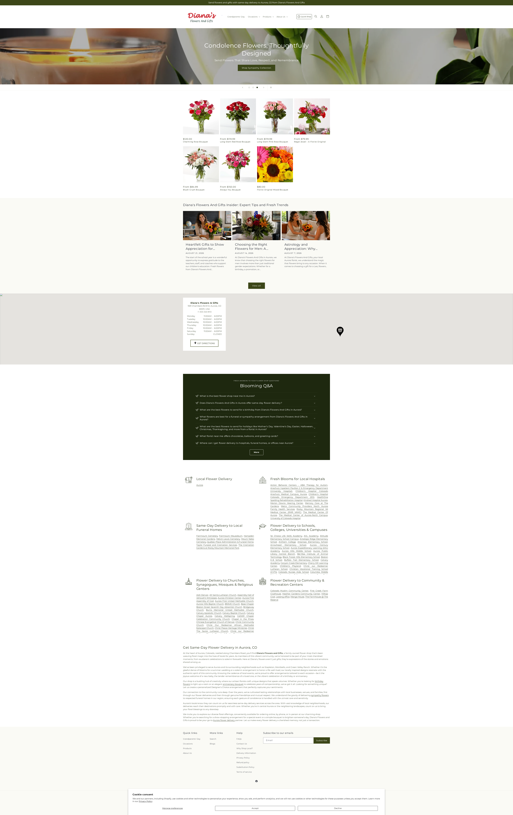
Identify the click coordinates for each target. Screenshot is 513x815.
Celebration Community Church (213, 619)
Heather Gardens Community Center (301, 593)
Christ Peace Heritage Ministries (231, 628)
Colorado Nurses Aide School (293, 572)
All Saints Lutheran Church (222, 595)
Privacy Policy (145, 801)
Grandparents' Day (191, 739)
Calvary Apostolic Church (208, 613)
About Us (187, 753)
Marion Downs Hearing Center (286, 503)
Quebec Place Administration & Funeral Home (230, 542)
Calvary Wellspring (225, 616)
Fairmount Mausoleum (230, 536)
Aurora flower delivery (224, 720)
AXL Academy (311, 536)
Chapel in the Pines (243, 619)
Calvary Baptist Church (234, 613)
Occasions (188, 744)
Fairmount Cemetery (207, 536)
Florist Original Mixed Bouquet (272, 190)
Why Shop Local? (244, 748)
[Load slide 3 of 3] (257, 87)
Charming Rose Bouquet (195, 142)
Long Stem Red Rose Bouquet (235, 142)
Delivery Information (246, 753)
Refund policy (242, 762)
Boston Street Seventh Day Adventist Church (219, 607)
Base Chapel (247, 604)
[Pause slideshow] (270, 87)
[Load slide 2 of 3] (253, 87)
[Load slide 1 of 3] (249, 87)
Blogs (212, 744)
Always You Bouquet (230, 190)
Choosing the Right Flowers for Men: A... (251, 247)
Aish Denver (202, 595)
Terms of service (244, 772)
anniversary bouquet (233, 684)
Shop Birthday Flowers (256, 64)
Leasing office (283, 596)
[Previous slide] (243, 87)
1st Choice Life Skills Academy (286, 536)
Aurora (199, 485)
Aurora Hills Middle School (296, 551)
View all (256, 285)
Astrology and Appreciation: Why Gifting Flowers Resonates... (299, 247)
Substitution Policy (245, 767)
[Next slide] (264, 87)
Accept (255, 808)
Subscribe (321, 740)
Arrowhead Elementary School (288, 545)
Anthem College (287, 542)
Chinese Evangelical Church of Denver (215, 622)
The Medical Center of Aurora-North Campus (303, 515)
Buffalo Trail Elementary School (301, 560)
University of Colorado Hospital (285, 518)
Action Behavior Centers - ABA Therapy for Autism (299, 485)
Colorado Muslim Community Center (289, 590)
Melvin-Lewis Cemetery (228, 539)
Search (213, 739)
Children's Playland (290, 566)
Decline (338, 808)
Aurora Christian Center (229, 598)
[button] (253, 17)
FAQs (239, 739)
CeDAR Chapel (245, 616)
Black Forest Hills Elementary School (301, 557)
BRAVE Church (232, 604)
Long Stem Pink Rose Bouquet (272, 142)
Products (187, 748)
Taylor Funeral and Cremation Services (216, 545)
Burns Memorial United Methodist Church (230, 610)
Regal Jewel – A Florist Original (310, 142)
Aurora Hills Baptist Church (210, 604)
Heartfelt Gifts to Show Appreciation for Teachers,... (205, 247)
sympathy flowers (320, 695)
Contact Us (241, 744)
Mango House (297, 596)
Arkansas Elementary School (313, 542)
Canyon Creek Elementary (294, 563)
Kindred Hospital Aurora (316, 500)
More (256, 452)
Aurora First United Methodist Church (234, 601)
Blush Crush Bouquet (194, 190)
